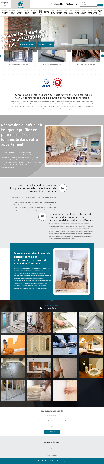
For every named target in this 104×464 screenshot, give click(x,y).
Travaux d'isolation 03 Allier (19, 12)
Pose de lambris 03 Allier (71, 12)
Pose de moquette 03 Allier (83, 12)
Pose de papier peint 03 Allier (40, 12)
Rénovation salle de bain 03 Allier (59, 12)
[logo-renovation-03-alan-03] (20, 4)
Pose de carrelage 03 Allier (76, 12)
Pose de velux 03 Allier (100, 12)
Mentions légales (62, 461)
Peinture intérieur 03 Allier (90, 12)
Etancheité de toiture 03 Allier (12, 12)
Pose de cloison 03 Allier (53, 12)
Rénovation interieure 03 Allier (5, 12)
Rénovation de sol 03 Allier (26, 12)
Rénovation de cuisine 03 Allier (34, 12)
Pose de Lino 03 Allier (65, 12)
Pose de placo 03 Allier (95, 12)
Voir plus (52, 432)
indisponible (58, 4)
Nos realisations (27, 44)
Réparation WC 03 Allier (46, 12)
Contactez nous (45, 44)
